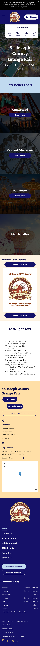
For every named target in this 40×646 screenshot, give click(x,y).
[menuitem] (20, 529)
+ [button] (4, 463)
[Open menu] (3, 17)
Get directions (7, 458)
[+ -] (20, 476)
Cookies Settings (7, 632)
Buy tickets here (20, 85)
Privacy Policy (6, 625)
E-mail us (5, 438)
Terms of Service (7, 628)
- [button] (4, 466)
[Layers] (35, 463)
